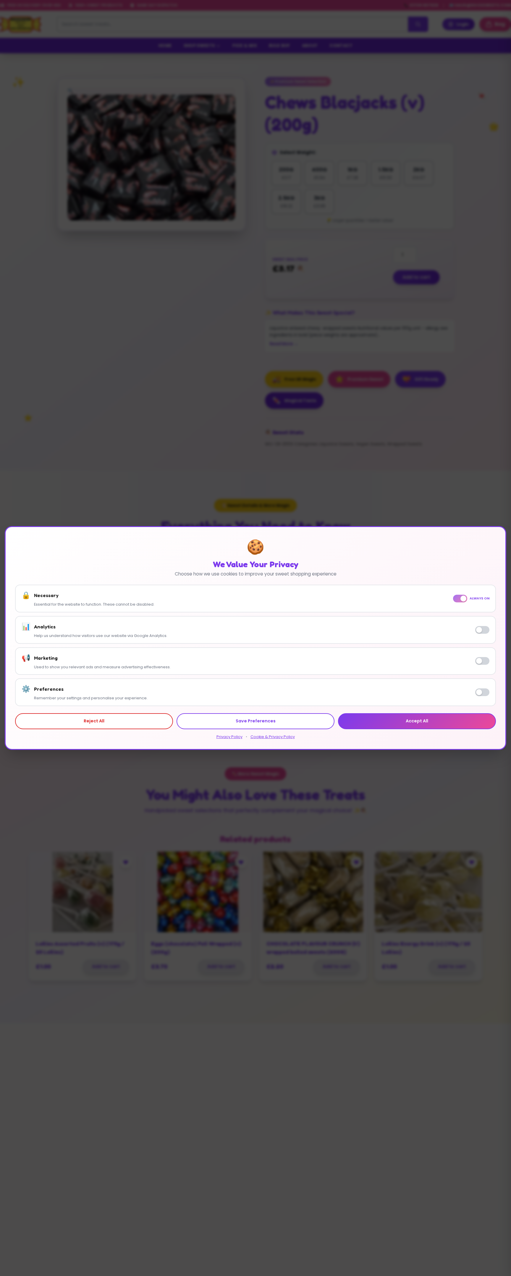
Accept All (417, 721)
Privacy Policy (229, 736)
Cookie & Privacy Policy (272, 736)
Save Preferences (256, 721)
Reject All (94, 721)
